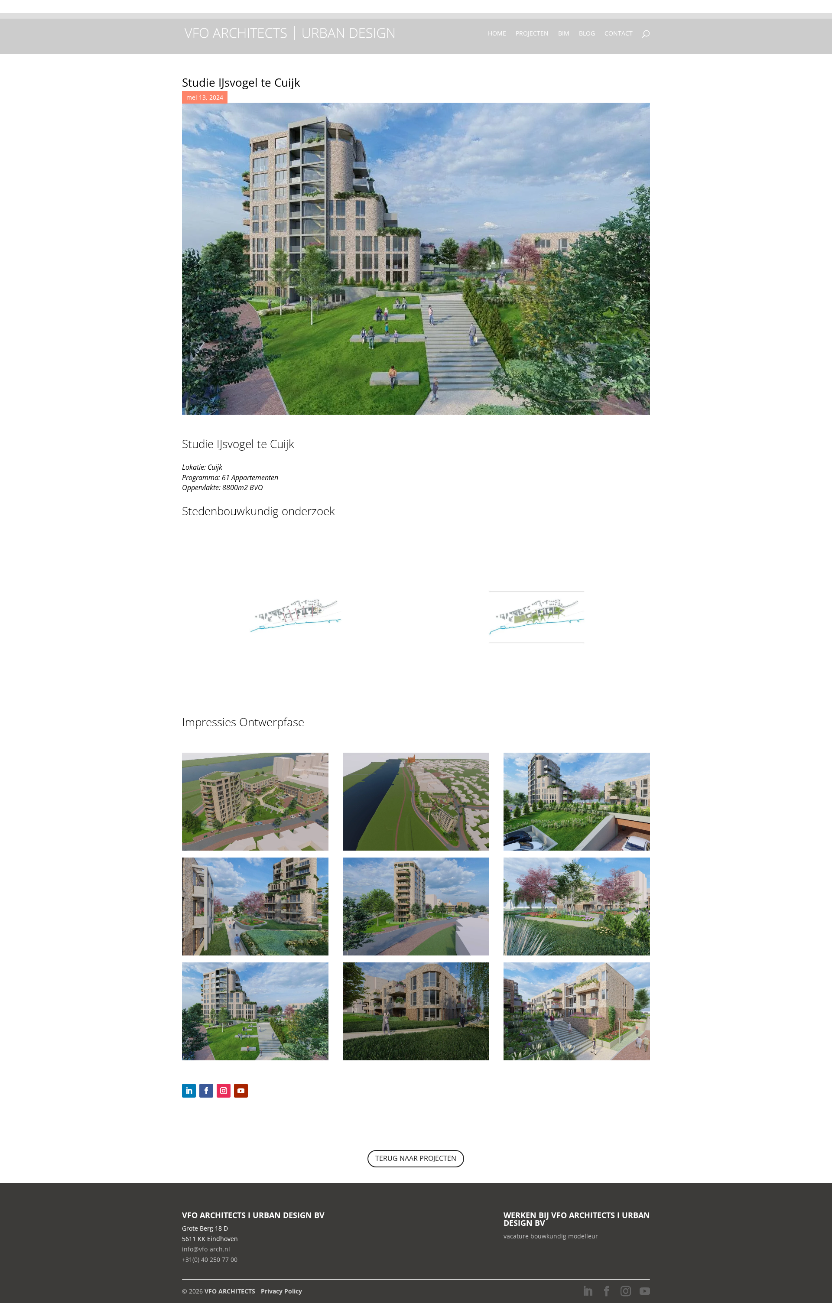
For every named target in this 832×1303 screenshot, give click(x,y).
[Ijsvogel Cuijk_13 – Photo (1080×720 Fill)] (577, 850)
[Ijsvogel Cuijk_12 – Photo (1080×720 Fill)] (577, 955)
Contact (618, 33)
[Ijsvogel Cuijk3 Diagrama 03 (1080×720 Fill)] (295, 693)
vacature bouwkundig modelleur (551, 1236)
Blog (587, 33)
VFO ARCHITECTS (230, 1291)
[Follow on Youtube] (241, 1091)
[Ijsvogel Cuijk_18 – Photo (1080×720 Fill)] (255, 850)
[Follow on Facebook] (206, 1091)
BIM (563, 33)
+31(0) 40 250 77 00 (513, 9)
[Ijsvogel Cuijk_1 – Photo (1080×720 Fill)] (416, 955)
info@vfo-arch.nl (206, 1249)
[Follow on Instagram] (224, 1091)
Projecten (532, 33)
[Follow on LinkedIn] (189, 1091)
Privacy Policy (281, 1291)
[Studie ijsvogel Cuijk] (255, 955)
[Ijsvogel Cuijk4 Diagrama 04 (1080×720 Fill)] (536, 693)
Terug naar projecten (415, 1158)
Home (497, 33)
